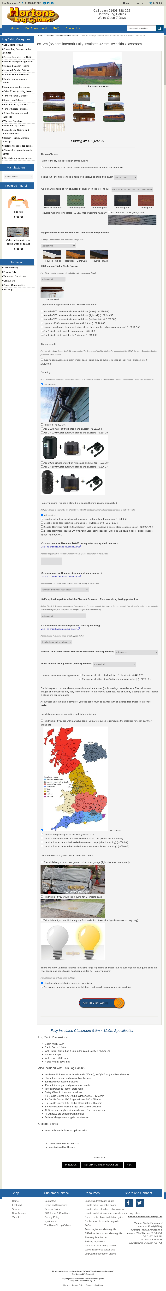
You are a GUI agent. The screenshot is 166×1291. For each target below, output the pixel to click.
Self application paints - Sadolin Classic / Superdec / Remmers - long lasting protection (89, 599)
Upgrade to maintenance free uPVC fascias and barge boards (75, 232)
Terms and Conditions (14, 276)
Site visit (18, 212)
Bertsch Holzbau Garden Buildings (15, 140)
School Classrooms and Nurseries (62, 35)
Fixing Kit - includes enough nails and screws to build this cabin (77, 176)
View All (16, 1217)
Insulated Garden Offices (16, 70)
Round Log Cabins (13, 100)
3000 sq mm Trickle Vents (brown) (59, 266)
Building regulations (95, 1241)
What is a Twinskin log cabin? (100, 1245)
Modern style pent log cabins (18, 61)
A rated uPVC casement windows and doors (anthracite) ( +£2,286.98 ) (79, 319)
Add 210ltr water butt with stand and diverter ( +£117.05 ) (72, 428)
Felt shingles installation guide (100, 1229)
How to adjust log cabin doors (100, 1205)
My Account (50, 1221)
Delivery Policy (10, 267)
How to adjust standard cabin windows (105, 1209)
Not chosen (115, 830)
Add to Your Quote (95, 1002)
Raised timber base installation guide (104, 1217)
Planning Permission (96, 1237)
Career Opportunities (14, 285)
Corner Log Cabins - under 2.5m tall (16, 51)
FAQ (56, 28)
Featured (17, 1205)
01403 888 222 (33, 3)
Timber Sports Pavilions (15, 109)
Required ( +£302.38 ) (54, 425)
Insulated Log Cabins (14, 125)
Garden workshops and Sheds (14, 81)
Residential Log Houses (15, 104)
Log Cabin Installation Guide (99, 1201)
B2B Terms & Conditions (57, 1213)
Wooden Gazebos (12, 121)
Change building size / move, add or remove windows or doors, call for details (83, 167)
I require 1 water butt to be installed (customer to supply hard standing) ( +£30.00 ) (85, 842)
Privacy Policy (10, 272)
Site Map (7, 289)
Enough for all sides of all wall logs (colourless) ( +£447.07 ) (112, 675)
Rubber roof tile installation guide (102, 1221)
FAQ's (88, 1225)
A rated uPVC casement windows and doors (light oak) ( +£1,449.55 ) (78, 315)
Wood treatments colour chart (100, 1249)
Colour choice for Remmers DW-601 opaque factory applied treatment (79, 543)
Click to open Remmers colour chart (61, 546)
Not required (49, 515)
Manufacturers (16, 167)
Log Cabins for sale (13, 45)
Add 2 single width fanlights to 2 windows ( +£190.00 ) (71, 335)
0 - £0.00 (157, 3)
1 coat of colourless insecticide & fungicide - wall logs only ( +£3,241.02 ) (80, 523)
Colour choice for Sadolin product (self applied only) (70, 625)
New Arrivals (19, 1213)
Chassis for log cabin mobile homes (17, 152)
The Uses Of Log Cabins (57, 1225)
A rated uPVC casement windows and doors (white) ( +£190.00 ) (76, 311)
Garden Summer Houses (16, 74)
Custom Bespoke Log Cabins (18, 57)
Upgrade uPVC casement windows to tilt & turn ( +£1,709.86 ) (75, 323)
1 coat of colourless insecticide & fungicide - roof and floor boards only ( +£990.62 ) (86, 519)
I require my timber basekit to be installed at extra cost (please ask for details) (83, 838)
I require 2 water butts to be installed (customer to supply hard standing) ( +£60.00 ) (86, 846)
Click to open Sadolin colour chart (60, 628)
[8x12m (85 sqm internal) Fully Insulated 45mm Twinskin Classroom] (54, 101)
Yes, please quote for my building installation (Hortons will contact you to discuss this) (87, 987)
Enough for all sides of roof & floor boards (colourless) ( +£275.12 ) (116, 679)
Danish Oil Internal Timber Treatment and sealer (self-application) (77, 651)
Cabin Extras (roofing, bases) (18, 91)
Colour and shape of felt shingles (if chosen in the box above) (75, 189)
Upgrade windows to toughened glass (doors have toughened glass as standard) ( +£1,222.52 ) (92, 327)
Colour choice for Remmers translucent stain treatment (71, 573)
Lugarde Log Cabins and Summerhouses (15, 132)
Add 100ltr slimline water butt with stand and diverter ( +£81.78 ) (76, 463)
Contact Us (72, 28)
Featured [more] (16, 185)
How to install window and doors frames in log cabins (113, 1213)
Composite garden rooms (16, 87)
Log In (139, 3)
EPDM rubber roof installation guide (103, 1233)
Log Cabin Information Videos (100, 1253)
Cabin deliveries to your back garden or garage (18, 242)
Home (126, 3)
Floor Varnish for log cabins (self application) (66, 663)
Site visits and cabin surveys (17, 158)
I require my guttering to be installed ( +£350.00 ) (68, 834)
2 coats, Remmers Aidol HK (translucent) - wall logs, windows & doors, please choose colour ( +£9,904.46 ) (98, 527)
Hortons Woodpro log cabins (18, 146)
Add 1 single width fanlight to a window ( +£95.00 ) (69, 331)
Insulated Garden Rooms (16, 66)
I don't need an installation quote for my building (68, 983)
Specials (16, 1209)
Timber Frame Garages (15, 96)
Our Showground (36, 28)
